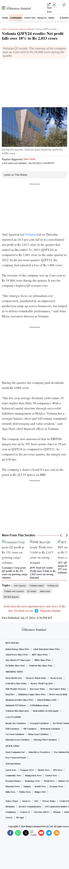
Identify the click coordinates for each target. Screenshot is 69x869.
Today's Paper (12, 801)
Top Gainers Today (57, 689)
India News (10, 792)
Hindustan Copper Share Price (32, 694)
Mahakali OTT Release (16, 705)
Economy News (56, 786)
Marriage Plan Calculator (45, 739)
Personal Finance (13, 781)
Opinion (27, 786)
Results (42, 18)
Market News (43, 770)
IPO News (57, 770)
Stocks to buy (56, 678)
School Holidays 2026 (46, 700)
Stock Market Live (14, 678)
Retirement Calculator (50, 728)
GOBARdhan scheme (39, 705)
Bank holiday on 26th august (46, 711)
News (51, 18)
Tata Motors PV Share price (18, 660)
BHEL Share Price (42, 660)
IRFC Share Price (40, 654)
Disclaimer (10, 806)
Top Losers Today (37, 689)
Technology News (32, 781)
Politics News (25, 792)
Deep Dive (10, 694)
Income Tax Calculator (16, 723)
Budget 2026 (40, 792)
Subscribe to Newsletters (39, 752)
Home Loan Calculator (38, 734)
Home (5, 18)
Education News (13, 786)
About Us (26, 801)
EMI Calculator (13, 728)
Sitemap (56, 812)
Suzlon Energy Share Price (17, 649)
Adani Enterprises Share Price (46, 649)
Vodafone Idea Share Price (41, 665)
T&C (36, 801)
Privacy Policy (49, 801)
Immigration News (33, 775)
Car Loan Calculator (15, 734)
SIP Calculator (30, 728)
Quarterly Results (27, 29)
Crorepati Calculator (39, 723)
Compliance (11, 812)
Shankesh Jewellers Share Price (19, 700)
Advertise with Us (41, 812)
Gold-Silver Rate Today (16, 683)
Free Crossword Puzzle (16, 757)
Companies (16, 18)
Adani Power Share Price (17, 654)
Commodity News (13, 775)
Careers (9, 817)
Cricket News (51, 775)
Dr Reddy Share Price (15, 665)
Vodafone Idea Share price (17, 711)
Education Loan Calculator (18, 739)
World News (49, 781)
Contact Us (25, 812)
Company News (27, 770)
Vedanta (31, 234)
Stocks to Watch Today (36, 678)
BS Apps (20, 817)
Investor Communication (30, 806)
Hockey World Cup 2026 (42, 683)
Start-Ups (30, 18)
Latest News (11, 770)
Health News (40, 786)
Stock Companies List (15, 752)
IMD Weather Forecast (16, 689)
